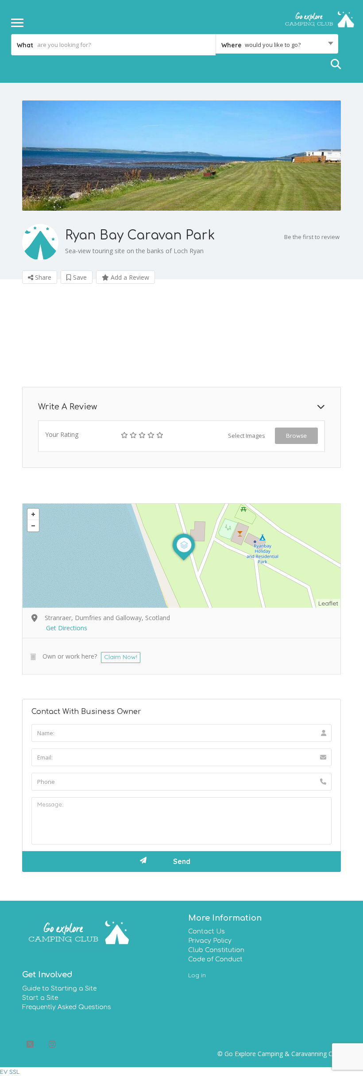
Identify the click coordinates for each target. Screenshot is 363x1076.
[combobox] (277, 45)
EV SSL (9, 1072)
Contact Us (206, 931)
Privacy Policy (210, 940)
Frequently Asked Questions (66, 1007)
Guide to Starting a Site (59, 988)
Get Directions (66, 628)
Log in (197, 975)
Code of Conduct (215, 959)
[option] (181, 155)
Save (79, 277)
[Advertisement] (181, 334)
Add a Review (129, 277)
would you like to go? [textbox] (273, 45)
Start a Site (40, 998)
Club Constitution (216, 950)
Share (42, 277)
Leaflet (328, 603)
